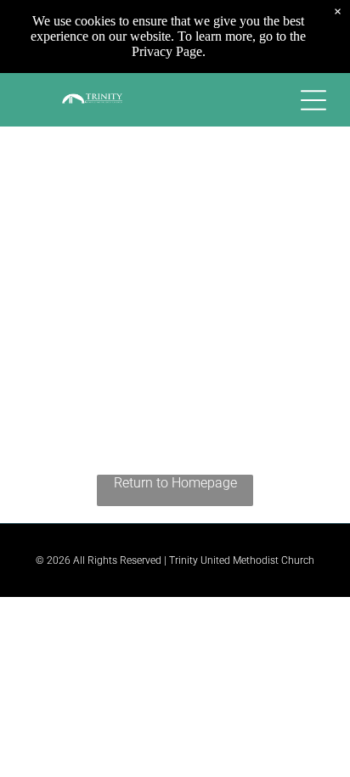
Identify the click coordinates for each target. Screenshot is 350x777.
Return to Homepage (175, 483)
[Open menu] (313, 100)
